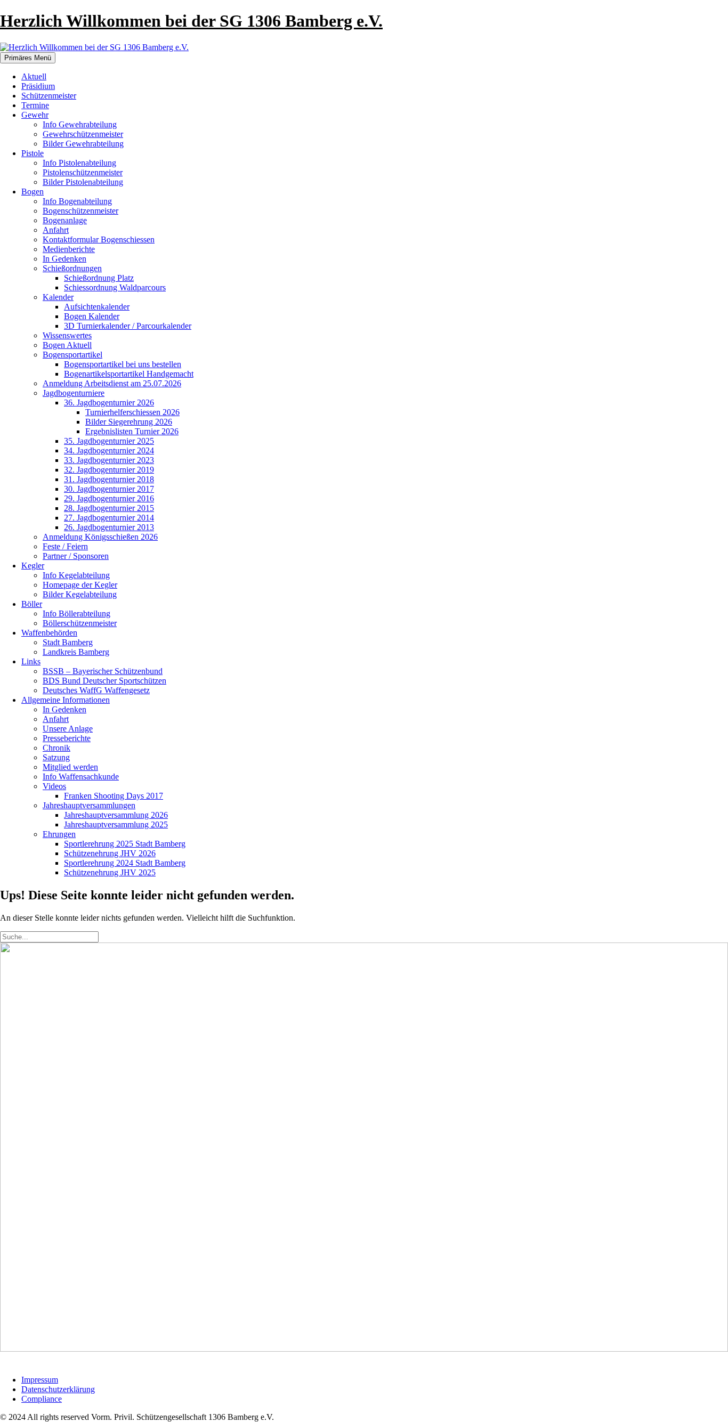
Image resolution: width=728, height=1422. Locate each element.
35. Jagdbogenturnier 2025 (109, 440)
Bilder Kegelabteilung (80, 594)
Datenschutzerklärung (58, 1389)
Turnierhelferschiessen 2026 (132, 412)
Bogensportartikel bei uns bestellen (122, 364)
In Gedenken (64, 258)
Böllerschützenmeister (80, 623)
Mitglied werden (70, 766)
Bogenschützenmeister (80, 210)
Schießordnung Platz (99, 277)
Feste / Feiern (65, 546)
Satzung (56, 757)
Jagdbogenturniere (73, 392)
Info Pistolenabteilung (79, 162)
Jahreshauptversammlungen (89, 805)
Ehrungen (59, 834)
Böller (31, 603)
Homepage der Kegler (80, 584)
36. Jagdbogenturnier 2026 (109, 402)
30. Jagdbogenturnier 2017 (109, 488)
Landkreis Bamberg (76, 651)
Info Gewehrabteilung (80, 124)
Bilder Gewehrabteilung (83, 143)
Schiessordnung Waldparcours (115, 287)
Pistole (32, 153)
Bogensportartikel (72, 354)
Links (31, 661)
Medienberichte (69, 249)
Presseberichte (67, 738)
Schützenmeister (48, 95)
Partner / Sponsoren (76, 555)
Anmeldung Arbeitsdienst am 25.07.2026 (112, 383)
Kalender (58, 297)
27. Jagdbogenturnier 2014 (109, 517)
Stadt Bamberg (68, 642)
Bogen (32, 191)
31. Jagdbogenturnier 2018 (109, 479)
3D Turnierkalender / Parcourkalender (127, 325)
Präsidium (38, 86)
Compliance (41, 1398)
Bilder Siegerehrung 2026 (128, 421)
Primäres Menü (27, 58)
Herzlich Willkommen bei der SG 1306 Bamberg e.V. (191, 20)
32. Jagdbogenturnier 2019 (109, 469)
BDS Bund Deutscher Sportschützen (104, 680)
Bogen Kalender (91, 316)
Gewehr (34, 114)
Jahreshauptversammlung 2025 (116, 824)
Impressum (39, 1379)
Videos (54, 786)
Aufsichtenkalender (97, 306)
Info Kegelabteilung (76, 575)
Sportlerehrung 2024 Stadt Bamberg (124, 862)
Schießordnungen (72, 268)
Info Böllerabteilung (76, 613)
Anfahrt (56, 229)
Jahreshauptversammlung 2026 (116, 814)
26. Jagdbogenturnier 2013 (109, 527)
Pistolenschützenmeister (83, 172)
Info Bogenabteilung (77, 201)
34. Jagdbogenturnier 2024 (109, 450)
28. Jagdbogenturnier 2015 (109, 508)
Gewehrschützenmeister (83, 134)
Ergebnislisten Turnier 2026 (132, 431)
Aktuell (33, 76)
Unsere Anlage (68, 728)
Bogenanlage (65, 220)
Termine (35, 105)
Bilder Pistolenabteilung (83, 181)
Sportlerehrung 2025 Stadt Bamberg (124, 843)
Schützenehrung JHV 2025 (110, 872)
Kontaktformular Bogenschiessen (99, 239)
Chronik (56, 747)
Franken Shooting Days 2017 (113, 795)
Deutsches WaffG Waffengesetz (96, 690)
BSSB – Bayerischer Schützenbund (103, 671)
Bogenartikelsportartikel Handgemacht (128, 373)
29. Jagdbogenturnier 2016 (109, 498)
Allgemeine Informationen (65, 699)
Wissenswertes (67, 335)
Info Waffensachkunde (81, 776)
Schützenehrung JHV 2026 (110, 853)
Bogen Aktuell (67, 345)
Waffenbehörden (49, 632)
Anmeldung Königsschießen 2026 (100, 536)
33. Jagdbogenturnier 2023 (109, 460)
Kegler (32, 565)
